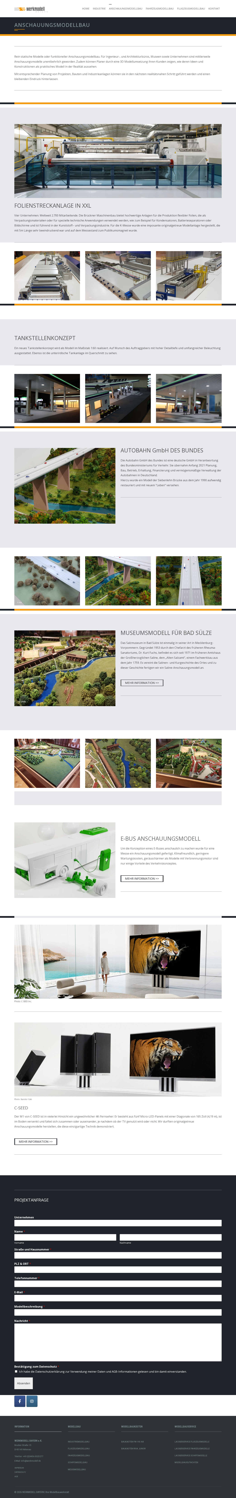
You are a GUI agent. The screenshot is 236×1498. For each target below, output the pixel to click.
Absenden (23, 1383)
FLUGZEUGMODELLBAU (191, 8)
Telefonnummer (27, 1278)
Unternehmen (24, 1217)
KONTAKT (214, 8)
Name (19, 1231)
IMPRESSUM (19, 1468)
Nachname (125, 1242)
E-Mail (19, 1292)
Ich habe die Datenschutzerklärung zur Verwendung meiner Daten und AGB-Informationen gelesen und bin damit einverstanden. (103, 1371)
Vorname (19, 1242)
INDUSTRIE (99, 8)
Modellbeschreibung (29, 1306)
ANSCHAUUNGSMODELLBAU (125, 8)
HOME (85, 8)
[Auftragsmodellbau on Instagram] (31, 1401)
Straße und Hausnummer (32, 1249)
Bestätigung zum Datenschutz (36, 1366)
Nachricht (22, 1321)
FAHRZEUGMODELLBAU (160, 8)
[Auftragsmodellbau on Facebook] (19, 1401)
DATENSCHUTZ (20, 1472)
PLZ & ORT (22, 1264)
